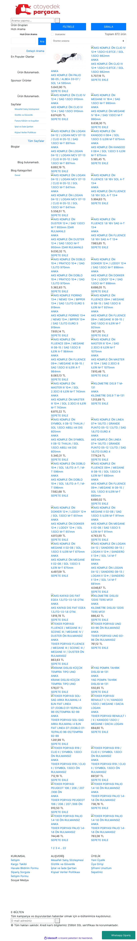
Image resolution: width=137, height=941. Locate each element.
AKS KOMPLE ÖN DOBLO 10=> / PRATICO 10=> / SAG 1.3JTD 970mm (68, 279)
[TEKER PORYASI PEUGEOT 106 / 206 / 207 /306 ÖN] (68, 787)
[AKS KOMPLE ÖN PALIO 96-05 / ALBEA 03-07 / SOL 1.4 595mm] (68, 57)
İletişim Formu (19, 876)
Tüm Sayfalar (35, 141)
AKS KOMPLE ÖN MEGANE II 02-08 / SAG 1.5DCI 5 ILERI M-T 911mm (108, 527)
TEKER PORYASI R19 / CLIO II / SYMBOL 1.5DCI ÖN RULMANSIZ (68, 768)
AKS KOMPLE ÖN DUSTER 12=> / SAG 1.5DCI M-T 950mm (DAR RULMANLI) (67, 243)
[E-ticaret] (68, 938)
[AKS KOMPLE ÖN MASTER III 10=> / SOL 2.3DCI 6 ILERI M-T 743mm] (68, 387)
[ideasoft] (50, 938)
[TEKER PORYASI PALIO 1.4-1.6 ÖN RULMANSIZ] (108, 785)
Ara (42, 41)
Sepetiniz (97, 872)
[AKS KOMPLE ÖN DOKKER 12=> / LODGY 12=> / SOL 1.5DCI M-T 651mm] (68, 511)
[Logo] (38, 9)
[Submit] (57, 920)
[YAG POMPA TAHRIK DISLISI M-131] (108, 669)
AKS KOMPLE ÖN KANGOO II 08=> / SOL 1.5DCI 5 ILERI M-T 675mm (108, 151)
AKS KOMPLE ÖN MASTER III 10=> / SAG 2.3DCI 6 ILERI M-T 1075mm (107, 363)
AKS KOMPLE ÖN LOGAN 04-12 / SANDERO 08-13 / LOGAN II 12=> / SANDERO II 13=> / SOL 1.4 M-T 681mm (107, 575)
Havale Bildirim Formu (24, 868)
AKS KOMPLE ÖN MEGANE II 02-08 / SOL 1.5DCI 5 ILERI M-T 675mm (68, 563)
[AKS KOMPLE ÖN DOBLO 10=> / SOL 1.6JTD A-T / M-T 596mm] (68, 467)
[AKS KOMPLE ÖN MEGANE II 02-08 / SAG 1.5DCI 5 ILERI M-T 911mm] (108, 511)
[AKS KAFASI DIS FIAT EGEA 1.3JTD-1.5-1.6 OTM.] (68, 597)
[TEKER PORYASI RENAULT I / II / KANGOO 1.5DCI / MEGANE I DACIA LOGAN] (108, 701)
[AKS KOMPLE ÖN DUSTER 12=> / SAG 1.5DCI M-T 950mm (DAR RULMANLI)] (68, 225)
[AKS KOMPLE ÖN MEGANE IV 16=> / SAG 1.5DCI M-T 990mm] (108, 98)
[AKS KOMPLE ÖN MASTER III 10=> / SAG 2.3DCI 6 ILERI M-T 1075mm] (108, 345)
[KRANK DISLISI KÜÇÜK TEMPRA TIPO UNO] (68, 669)
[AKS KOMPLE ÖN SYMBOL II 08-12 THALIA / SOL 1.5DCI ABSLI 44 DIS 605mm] (68, 425)
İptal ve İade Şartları (64, 868)
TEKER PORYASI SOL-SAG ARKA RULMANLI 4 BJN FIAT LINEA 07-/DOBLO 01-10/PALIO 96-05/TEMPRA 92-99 (68, 728)
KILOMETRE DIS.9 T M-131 (107, 395)
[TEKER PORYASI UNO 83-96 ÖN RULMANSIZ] (108, 625)
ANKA (54, 71)
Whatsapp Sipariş (120, 935)
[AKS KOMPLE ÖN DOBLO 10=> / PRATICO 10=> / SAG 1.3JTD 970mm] (68, 263)
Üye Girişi (97, 864)
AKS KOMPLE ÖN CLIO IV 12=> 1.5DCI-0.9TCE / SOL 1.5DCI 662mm (107, 67)
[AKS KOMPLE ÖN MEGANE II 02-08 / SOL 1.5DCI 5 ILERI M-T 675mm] (68, 547)
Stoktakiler (60, 34)
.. (61, 848)
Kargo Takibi (19, 864)
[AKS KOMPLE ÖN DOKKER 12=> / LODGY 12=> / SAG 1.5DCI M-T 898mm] (108, 263)
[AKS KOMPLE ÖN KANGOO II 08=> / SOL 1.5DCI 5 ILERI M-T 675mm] (108, 135)
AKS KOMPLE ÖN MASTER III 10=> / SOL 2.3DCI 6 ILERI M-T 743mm (68, 403)
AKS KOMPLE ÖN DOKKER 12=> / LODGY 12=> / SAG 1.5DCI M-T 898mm (107, 279)
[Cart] (125, 9)
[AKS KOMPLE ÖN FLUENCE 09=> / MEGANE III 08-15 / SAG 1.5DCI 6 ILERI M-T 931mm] (108, 301)
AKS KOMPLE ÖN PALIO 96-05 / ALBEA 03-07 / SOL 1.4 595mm (66, 79)
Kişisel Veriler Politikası (65, 872)
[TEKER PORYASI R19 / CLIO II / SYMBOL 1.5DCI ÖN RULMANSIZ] (68, 751)
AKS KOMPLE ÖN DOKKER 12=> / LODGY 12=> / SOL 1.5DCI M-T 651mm (67, 527)
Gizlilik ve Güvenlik (63, 864)
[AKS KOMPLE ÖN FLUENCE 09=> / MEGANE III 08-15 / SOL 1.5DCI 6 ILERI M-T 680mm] (108, 469)
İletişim (15, 860)
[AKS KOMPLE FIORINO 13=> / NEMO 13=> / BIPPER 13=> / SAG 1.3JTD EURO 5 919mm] (68, 301)
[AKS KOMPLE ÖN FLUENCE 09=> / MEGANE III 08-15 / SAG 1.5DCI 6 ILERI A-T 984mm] (68, 345)
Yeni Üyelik (98, 860)
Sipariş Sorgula (20, 872)
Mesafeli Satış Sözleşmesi (67, 860)
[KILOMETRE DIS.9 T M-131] (108, 385)
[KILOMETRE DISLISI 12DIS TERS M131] (108, 597)
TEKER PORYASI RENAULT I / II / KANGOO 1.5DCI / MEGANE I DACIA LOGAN (108, 720)
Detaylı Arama (35, 51)
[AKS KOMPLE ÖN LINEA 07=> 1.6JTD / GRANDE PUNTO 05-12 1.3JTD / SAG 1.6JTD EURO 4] (108, 425)
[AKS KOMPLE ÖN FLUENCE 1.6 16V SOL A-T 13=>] (108, 179)
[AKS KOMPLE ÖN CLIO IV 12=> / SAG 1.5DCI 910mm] (68, 96)
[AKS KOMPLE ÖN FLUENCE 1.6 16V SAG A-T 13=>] (108, 223)
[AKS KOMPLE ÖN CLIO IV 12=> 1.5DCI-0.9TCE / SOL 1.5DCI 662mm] (108, 51)
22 (64, 848)
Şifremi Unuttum (101, 868)
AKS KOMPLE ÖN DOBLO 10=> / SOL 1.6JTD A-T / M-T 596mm (68, 483)
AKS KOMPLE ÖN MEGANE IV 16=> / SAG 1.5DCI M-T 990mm (108, 115)
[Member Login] (118, 9)
